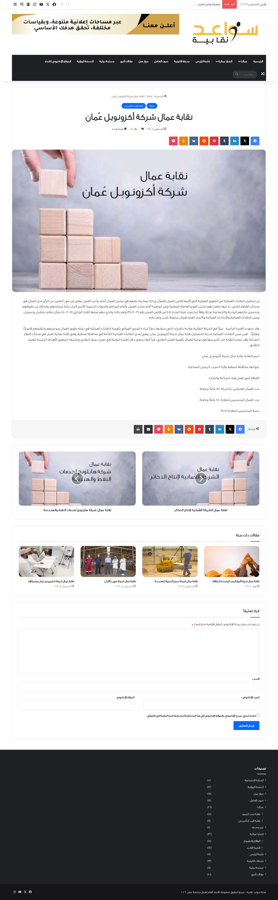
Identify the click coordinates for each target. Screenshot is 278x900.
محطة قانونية (182, 61)
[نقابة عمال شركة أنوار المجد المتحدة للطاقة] (232, 561)
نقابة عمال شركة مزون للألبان (120, 581)
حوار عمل (143, 61)
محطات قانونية (255, 860)
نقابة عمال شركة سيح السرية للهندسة (176, 581)
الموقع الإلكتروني (125, 697)
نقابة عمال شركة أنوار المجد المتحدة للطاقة (236, 581)
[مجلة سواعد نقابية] (226, 32)
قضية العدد (253, 847)
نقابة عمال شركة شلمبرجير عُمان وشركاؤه (51, 581)
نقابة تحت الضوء (251, 814)
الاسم (255, 678)
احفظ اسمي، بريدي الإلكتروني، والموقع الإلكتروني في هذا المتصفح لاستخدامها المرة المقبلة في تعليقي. (201, 715)
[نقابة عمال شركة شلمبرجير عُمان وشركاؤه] (46, 561)
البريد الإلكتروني (250, 697)
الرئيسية (258, 61)
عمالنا (244, 61)
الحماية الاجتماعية (254, 780)
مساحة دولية (106, 61)
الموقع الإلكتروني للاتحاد (58, 61)
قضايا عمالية (225, 61)
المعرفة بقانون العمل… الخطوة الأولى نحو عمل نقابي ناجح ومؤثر (186, 4)
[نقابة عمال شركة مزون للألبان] (108, 561)
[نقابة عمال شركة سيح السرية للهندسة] (170, 561)
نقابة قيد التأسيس (133, 105)
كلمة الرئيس (203, 61)
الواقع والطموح (252, 841)
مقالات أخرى (126, 61)
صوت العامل (161, 61)
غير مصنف (257, 827)
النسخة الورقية (85, 61)
